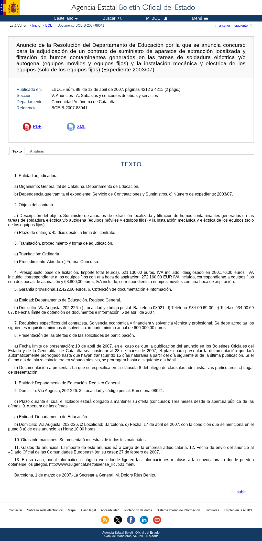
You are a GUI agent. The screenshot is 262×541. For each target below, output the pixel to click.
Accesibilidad (110, 510)
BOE (48, 25)
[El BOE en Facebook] (131, 523)
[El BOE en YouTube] (157, 523)
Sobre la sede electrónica (45, 510)
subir (241, 492)
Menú (197, 18)
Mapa (72, 510)
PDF (37, 126)
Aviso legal (88, 510)
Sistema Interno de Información (178, 510)
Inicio (36, 25)
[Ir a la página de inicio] (133, 7)
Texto (17, 151)
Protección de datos (138, 510)
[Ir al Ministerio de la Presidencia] (10, 7)
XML (81, 126)
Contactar (15, 510)
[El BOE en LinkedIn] (144, 523)
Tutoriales (212, 510)
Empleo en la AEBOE (238, 510)
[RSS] (105, 523)
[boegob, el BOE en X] (118, 523)
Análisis (37, 151)
